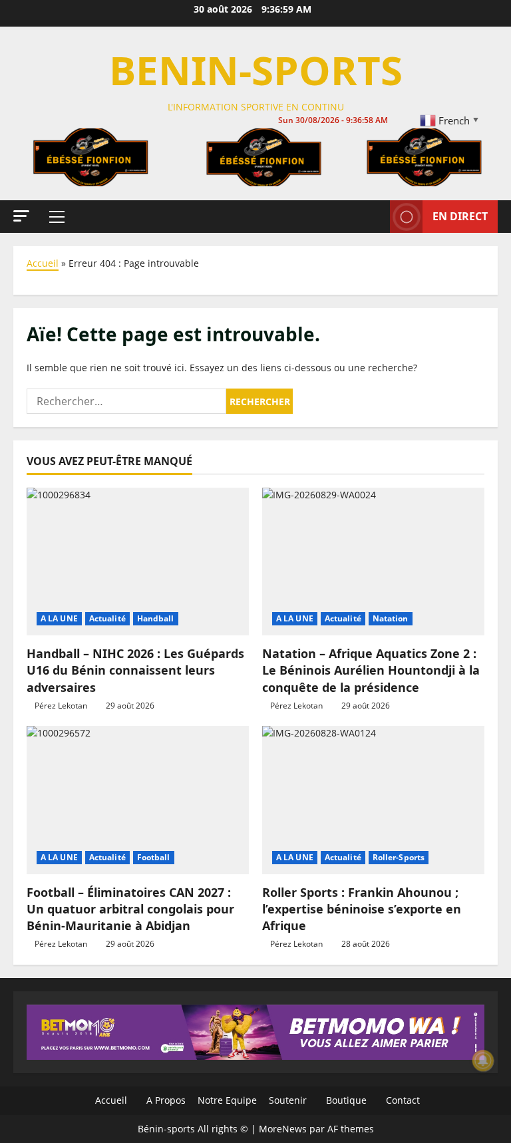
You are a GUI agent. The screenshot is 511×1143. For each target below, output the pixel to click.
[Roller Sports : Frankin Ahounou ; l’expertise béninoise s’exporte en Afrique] (373, 800)
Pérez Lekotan (61, 705)
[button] (21, 216)
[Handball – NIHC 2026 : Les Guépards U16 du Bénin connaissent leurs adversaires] (138, 562)
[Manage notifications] (483, 1060)
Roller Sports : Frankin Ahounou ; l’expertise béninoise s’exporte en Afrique (361, 908)
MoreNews (283, 1128)
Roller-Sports (399, 857)
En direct (460, 216)
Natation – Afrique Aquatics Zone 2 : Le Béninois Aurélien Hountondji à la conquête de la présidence (371, 670)
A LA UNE (59, 618)
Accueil (43, 263)
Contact (401, 1100)
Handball (155, 618)
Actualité (107, 618)
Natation (391, 618)
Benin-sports (256, 70)
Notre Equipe (226, 1100)
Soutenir (286, 1100)
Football (153, 857)
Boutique (345, 1100)
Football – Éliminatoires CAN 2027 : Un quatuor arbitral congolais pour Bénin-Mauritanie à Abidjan (130, 908)
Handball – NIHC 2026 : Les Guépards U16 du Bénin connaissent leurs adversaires (135, 670)
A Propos (165, 1100)
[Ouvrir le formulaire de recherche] (376, 217)
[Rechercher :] (126, 401)
